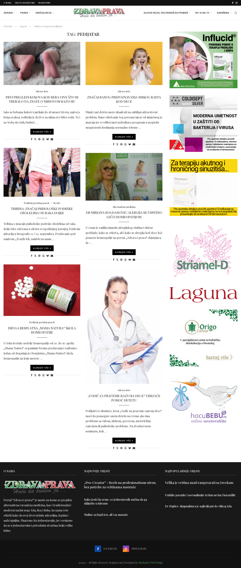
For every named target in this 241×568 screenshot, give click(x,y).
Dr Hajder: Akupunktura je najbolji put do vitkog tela (198, 506)
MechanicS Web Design (150, 562)
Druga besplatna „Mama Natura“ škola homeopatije (42, 330)
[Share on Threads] (43, 139)
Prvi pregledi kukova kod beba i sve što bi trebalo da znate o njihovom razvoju (42, 99)
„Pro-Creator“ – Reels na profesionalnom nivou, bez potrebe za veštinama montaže (120, 485)
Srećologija (43, 12)
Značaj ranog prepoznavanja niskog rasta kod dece (124, 99)
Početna (8, 26)
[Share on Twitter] (35, 139)
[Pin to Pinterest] (39, 139)
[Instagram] (236, 3)
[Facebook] (232, 3)
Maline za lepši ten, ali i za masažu (106, 514)
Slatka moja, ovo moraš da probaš (166, 12)
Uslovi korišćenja (25, 2)
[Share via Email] (52, 139)
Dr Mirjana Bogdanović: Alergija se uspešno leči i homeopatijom (124, 214)
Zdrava (8, 12)
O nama (7, 2)
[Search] (235, 13)
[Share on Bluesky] (47, 139)
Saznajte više (41, 131)
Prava (24, 12)
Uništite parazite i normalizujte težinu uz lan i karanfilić (200, 495)
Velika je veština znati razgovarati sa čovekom (199, 483)
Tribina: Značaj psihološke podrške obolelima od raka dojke (42, 211)
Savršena (223, 12)
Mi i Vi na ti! (202, 12)
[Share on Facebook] (31, 139)
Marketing (44, 2)
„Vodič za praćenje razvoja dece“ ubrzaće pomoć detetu (124, 398)
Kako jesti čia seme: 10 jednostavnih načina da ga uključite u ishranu (115, 501)
